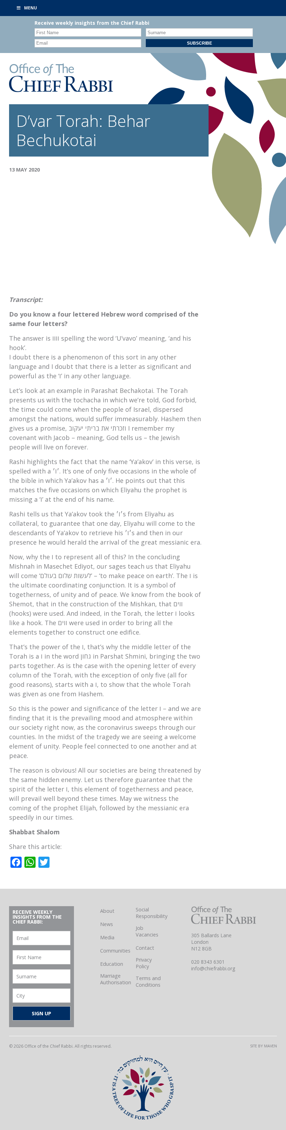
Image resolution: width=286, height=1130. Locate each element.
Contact (145, 948)
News (106, 924)
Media (107, 937)
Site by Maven (263, 1045)
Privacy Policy (144, 963)
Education (111, 964)
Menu (30, 8)
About (107, 911)
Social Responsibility (151, 912)
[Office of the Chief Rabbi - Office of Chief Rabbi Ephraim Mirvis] (61, 89)
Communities (115, 950)
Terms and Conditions (148, 981)
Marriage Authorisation (115, 979)
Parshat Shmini (123, 656)
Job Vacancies (147, 931)
